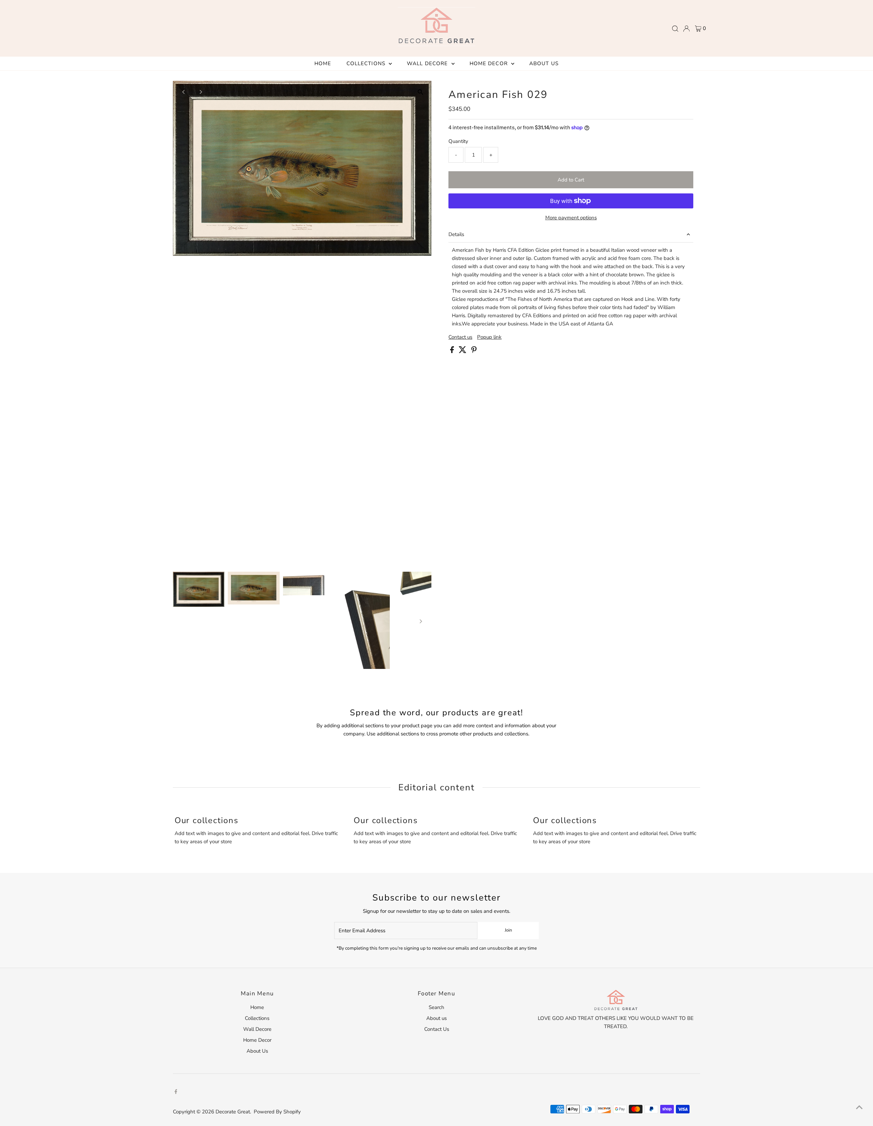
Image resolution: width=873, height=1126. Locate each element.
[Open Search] (675, 29)
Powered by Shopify (277, 1111)
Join (508, 930)
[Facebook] (176, 1092)
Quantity (458, 141)
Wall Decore (428, 63)
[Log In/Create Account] (686, 29)
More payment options (571, 217)
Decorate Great (233, 1111)
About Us (544, 63)
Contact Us (436, 1029)
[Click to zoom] (420, 92)
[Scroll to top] (859, 1107)
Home (322, 63)
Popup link (489, 337)
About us (436, 1018)
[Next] (200, 92)
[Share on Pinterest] (474, 351)
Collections (366, 63)
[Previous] (184, 92)
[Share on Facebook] (452, 351)
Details (456, 234)
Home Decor (489, 63)
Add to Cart (571, 179)
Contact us (460, 337)
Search (436, 1007)
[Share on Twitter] (463, 351)
